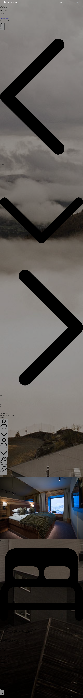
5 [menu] (77, 2)
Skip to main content (4, 18)
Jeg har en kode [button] (63, 2)
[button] (41, 96)
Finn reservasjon (72, 2)
